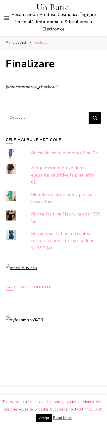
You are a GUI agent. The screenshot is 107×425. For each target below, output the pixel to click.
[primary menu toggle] (6, 18)
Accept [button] (44, 418)
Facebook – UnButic (29, 287)
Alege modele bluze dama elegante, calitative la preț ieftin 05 (63, 175)
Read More (62, 417)
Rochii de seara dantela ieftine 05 (64, 153)
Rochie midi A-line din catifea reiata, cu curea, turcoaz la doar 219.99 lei (62, 240)
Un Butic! (53, 7)
